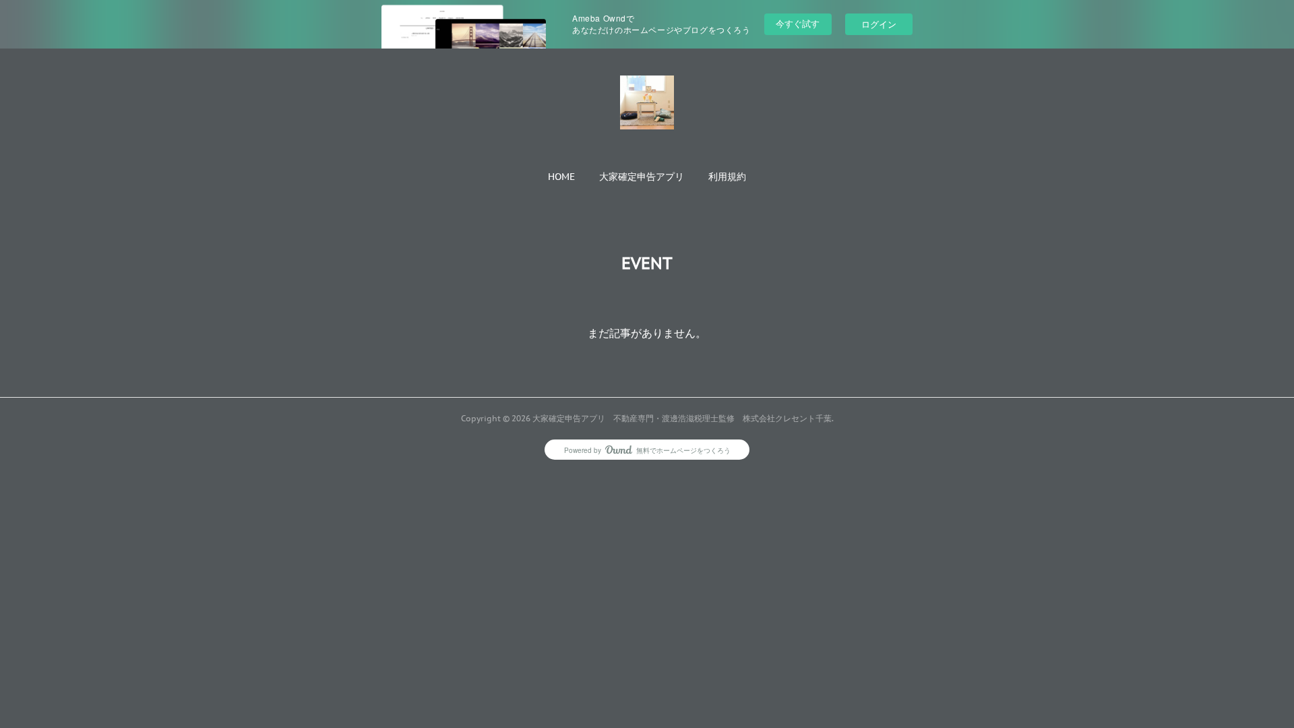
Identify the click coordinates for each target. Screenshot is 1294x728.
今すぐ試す (798, 23)
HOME (561, 177)
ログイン (878, 24)
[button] (561, 176)
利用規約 (727, 177)
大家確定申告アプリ (641, 177)
